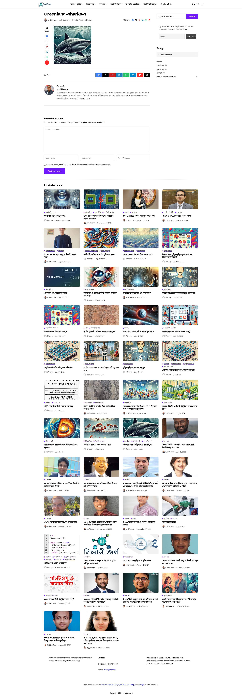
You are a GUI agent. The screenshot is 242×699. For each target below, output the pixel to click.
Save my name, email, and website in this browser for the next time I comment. (78, 165)
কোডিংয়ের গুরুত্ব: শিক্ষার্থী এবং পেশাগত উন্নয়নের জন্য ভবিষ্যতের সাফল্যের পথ (140, 407)
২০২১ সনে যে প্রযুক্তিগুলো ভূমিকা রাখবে (137, 560)
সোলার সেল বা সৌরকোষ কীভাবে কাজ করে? (138, 254)
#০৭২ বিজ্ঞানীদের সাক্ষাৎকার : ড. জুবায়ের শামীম (61, 522)
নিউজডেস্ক (50, 220)
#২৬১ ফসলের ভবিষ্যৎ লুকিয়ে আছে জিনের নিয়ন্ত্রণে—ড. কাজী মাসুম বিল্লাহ (59, 639)
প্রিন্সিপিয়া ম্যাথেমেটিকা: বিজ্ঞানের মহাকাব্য (58, 406)
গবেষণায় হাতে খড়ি (162, 69)
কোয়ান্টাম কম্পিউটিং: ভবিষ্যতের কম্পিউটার (58, 367)
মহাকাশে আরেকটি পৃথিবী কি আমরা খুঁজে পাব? (138, 331)
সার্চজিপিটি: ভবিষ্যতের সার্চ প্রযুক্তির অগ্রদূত (99, 254)
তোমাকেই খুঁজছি (161, 73)
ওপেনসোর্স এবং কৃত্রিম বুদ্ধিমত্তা (55, 293)
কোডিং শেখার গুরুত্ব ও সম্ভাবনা (55, 563)
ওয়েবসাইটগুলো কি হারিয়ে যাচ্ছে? (55, 331)
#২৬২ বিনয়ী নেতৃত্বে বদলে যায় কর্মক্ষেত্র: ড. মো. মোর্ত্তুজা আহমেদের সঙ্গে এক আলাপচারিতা (140, 600)
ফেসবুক (141, 684)
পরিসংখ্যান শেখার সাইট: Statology (176, 331)
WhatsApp (131, 684)
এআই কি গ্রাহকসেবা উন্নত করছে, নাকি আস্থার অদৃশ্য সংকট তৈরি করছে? (179, 600)
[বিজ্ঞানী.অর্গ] (45, 4)
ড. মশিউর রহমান (52, 20)
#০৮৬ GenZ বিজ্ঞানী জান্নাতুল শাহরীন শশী (138, 215)
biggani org (91, 606)
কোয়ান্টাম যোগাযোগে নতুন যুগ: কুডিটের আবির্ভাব (178, 370)
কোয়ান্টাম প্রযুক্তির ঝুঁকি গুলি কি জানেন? (137, 293)
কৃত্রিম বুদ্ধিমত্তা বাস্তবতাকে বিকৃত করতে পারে (178, 293)
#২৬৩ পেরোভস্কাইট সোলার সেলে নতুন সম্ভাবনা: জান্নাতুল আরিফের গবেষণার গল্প (101, 600)
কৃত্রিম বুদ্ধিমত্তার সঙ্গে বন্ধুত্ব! (134, 367)
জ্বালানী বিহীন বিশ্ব (169, 522)
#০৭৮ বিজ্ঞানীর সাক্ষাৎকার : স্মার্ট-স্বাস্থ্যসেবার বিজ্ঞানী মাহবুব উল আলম (178, 446)
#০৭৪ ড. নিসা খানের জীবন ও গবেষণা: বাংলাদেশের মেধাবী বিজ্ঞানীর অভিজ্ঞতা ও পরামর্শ (179, 484)
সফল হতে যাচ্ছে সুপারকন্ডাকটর (54, 215)
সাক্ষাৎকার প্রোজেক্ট (162, 65)
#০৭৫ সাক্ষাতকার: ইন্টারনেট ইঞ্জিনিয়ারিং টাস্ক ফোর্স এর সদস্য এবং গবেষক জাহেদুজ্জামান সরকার (140, 484)
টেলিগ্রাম (116, 684)
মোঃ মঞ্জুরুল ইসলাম (109, 670)
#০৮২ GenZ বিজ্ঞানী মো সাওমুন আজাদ (176, 215)
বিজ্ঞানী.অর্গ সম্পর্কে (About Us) (166, 77)
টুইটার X (123, 684)
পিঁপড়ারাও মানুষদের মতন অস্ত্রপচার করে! (97, 444)
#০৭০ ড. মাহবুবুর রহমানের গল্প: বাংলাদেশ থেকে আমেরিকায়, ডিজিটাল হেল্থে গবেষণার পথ (100, 523)
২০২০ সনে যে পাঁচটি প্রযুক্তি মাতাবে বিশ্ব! (59, 599)
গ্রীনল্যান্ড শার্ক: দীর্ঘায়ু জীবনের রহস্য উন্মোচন (138, 444)
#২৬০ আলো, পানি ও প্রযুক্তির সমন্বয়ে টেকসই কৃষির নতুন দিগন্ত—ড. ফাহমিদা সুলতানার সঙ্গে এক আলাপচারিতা (101, 640)
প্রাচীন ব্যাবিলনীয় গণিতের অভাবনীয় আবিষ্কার (99, 331)
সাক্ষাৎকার (159, 62)
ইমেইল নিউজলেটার (107, 684)
